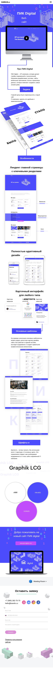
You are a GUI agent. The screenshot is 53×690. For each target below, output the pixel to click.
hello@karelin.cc (11, 603)
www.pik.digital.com (26, 543)
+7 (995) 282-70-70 (12, 601)
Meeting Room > (40, 581)
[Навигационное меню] (51, 2)
